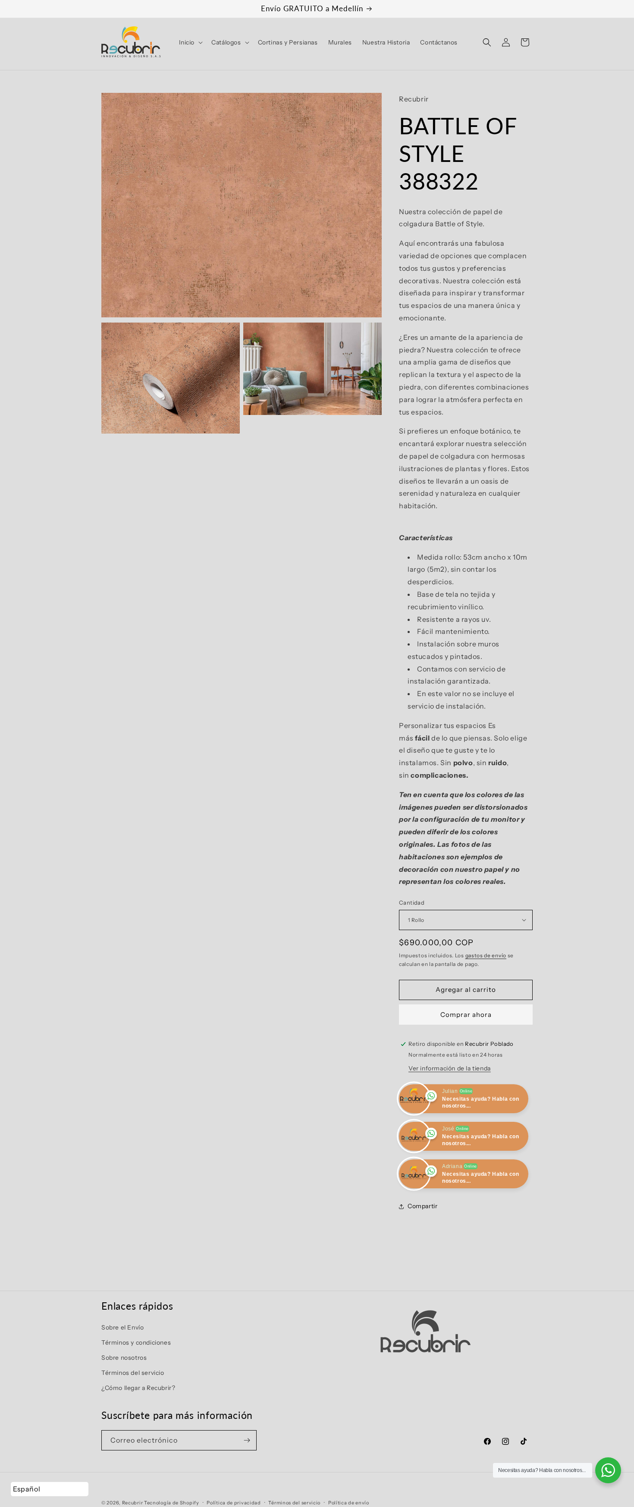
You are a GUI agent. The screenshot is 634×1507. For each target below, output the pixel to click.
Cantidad (411, 902)
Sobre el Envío (122, 1327)
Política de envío (348, 1502)
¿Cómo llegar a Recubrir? (138, 1388)
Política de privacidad (234, 1502)
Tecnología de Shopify (171, 1503)
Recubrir (132, 1503)
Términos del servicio (132, 1373)
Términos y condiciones (136, 1342)
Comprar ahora (466, 1014)
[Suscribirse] (246, 1440)
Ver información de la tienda (449, 1068)
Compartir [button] (422, 1206)
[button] (190, 42)
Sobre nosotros (124, 1357)
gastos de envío (486, 955)
